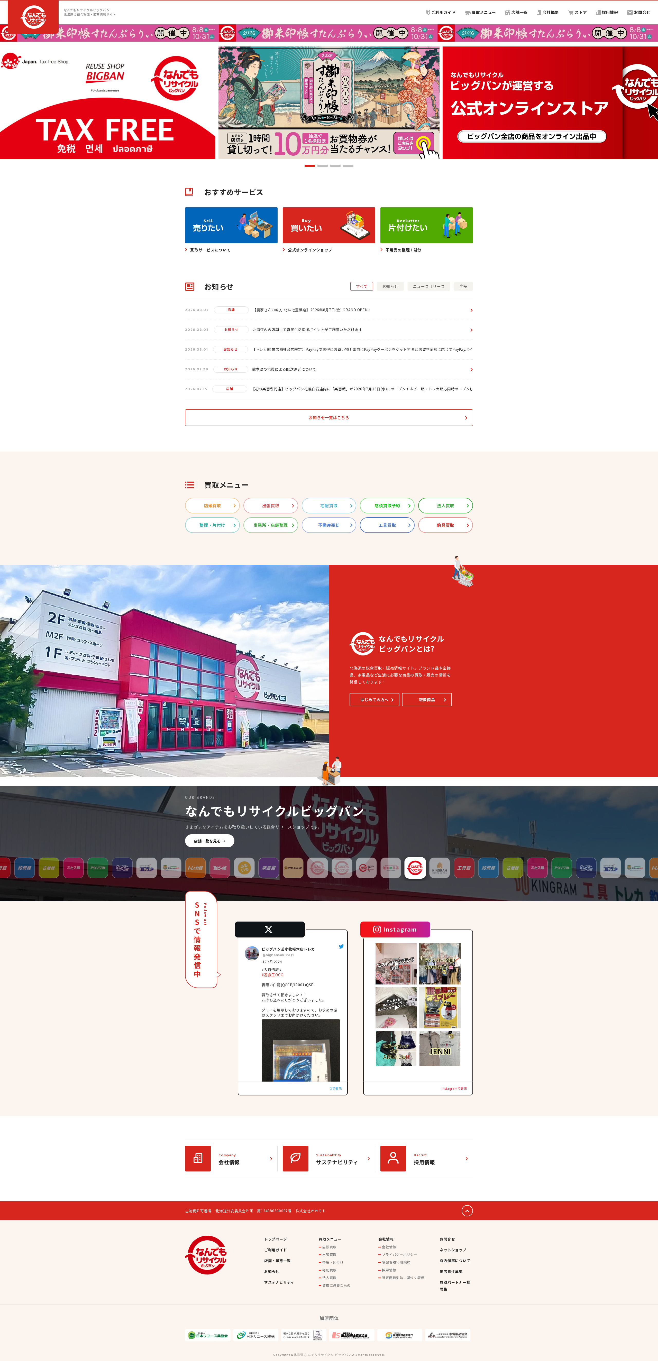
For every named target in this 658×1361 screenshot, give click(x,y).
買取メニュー (484, 12)
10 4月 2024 (273, 961)
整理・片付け (333, 1262)
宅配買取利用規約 (396, 1262)
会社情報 (229, 1162)
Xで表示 (336, 1088)
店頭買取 (329, 1246)
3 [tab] (335, 166)
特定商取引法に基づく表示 (403, 1277)
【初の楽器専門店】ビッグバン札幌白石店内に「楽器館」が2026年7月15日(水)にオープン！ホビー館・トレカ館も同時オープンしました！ (370, 388)
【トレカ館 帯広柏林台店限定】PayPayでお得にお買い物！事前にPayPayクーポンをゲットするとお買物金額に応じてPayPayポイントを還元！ (374, 349)
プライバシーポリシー (399, 1254)
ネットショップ (453, 1249)
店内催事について (455, 1260)
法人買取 (329, 1277)
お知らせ (231, 329)
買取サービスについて (210, 249)
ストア (581, 12)
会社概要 (551, 12)
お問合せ (642, 12)
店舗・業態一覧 (277, 1260)
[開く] (396, 963)
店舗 (231, 309)
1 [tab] (310, 166)
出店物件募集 (451, 1271)
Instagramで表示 (454, 1088)
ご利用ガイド (443, 12)
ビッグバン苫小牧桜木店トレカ (288, 949)
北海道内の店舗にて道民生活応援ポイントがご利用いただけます (307, 329)
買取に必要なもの (336, 1285)
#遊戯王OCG (272, 974)
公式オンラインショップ (310, 249)
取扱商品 (427, 699)
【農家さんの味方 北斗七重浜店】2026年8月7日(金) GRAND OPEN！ (312, 309)
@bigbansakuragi (278, 955)
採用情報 (610, 12)
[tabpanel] (329, 103)
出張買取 (329, 1254)
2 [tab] (322, 166)
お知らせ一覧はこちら (329, 417)
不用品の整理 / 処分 (404, 249)
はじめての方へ (374, 699)
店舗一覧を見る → (209, 840)
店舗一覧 (519, 12)
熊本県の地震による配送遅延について (284, 369)
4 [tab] (348, 166)
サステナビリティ (337, 1162)
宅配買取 (329, 1270)
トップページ (275, 1239)
